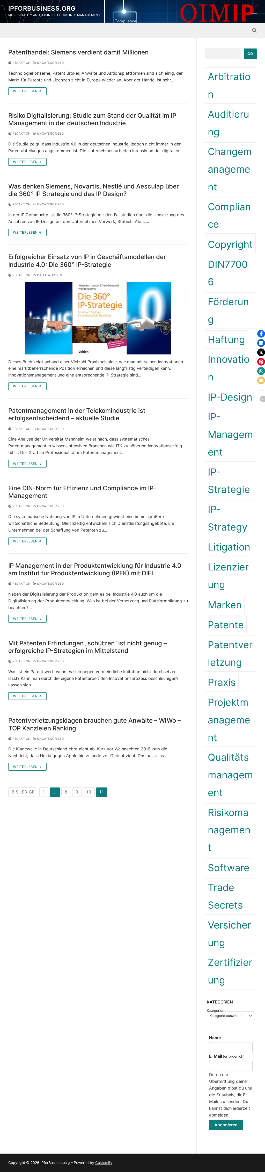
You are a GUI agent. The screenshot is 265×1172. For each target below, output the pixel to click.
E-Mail (227, 1056)
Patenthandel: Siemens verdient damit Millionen (78, 52)
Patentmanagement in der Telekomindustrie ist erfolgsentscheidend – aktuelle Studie (76, 414)
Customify (103, 1162)
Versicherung (229, 933)
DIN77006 (228, 273)
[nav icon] (254, 11)
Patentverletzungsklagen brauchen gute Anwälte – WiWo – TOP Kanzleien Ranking (94, 724)
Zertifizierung (230, 971)
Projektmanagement (229, 719)
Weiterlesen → (27, 91)
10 (88, 791)
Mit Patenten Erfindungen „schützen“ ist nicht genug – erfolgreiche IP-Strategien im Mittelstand (87, 646)
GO (250, 54)
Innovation (228, 368)
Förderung (228, 310)
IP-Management (230, 434)
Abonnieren (226, 1124)
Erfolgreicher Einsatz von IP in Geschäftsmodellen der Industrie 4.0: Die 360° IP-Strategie (87, 260)
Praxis (222, 682)
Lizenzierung (228, 575)
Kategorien (215, 1010)
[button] (261, 334)
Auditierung (228, 123)
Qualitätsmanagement (230, 774)
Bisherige (23, 791)
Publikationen (49, 275)
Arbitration (229, 85)
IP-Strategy (227, 518)
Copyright (230, 244)
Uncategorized (50, 63)
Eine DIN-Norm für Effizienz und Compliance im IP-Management (82, 491)
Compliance (229, 215)
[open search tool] (254, 30)
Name (215, 1037)
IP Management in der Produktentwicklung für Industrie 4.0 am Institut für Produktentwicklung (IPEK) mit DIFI (94, 569)
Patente (226, 625)
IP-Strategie (229, 481)
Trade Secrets (225, 896)
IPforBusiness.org (42, 8)
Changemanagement (230, 169)
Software (228, 868)
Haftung (226, 339)
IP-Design (230, 397)
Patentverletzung (230, 653)
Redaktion (21, 63)
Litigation (229, 547)
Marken (225, 605)
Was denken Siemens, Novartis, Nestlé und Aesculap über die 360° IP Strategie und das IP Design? (93, 190)
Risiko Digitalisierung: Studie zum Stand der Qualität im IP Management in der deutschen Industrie (92, 119)
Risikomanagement (229, 830)
